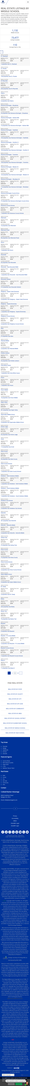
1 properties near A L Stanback (9, 64)
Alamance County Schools (8, 205)
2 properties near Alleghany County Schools (12, 324)
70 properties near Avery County (9, 557)
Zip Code (5, 781)
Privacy (15, 816)
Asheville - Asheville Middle (8, 525)
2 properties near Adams (7, 101)
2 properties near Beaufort (7, 631)
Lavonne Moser (6, 761)
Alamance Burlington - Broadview (9, 105)
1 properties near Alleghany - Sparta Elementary (13, 311)
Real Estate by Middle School (15, 728)
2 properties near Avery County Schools (11, 570)
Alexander (3, 254)
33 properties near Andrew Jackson (10, 361)
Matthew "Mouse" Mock (8, 768)
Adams (3, 93)
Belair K (3, 660)
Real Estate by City (15, 699)
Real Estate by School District (15, 718)
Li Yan (4, 766)
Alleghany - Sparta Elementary (9, 304)
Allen (2, 328)
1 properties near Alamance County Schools (12, 213)
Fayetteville (5, 750)
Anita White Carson (6, 365)
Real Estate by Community (15, 708)
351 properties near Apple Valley (9, 410)
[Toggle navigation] (28, 2)
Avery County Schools (6, 562)
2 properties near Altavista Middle (9, 348)
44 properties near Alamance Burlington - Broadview (14, 113)
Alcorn (2, 242)
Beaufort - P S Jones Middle (8, 636)
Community (5, 782)
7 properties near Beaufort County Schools (12, 656)
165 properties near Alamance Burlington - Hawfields (14, 138)
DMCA (15, 821)
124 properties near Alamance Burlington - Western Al (15, 174)
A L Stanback (4, 56)
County (4, 777)
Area (4, 784)
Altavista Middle (5, 341)
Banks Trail (4, 611)
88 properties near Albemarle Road (10, 238)
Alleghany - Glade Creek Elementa (10, 291)
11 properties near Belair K (8, 668)
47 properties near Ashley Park (9, 545)
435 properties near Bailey (7, 606)
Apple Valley (4, 402)
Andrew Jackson (5, 353)
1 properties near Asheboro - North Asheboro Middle (14, 484)
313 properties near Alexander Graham (11, 287)
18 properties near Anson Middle (9, 397)
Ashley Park (4, 537)
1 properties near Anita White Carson (10, 373)
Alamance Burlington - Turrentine (9, 154)
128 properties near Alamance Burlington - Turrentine (14, 162)
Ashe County (4, 451)
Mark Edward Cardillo (8, 762)
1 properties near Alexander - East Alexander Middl (14, 275)
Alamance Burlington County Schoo (10, 193)
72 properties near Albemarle (8, 225)
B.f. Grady (3, 586)
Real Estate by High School (15, 733)
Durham (5, 751)
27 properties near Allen (7, 336)
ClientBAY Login (15, 823)
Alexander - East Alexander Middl (9, 267)
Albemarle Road (5, 230)
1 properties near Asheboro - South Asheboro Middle (14, 496)
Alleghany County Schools (8, 316)
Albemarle (3, 218)
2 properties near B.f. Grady (8, 594)
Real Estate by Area (15, 713)
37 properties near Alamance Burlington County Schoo (15, 201)
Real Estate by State (15, 689)
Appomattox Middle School (8, 414)
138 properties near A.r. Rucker (9, 76)
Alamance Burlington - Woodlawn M (10, 179)
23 (18, 673)
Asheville (3, 513)
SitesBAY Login (15, 826)
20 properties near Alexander (8, 262)
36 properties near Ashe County (9, 459)
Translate (26, 1075)
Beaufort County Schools (7, 648)
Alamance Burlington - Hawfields (9, 130)
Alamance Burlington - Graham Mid (10, 117)
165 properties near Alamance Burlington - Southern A (15, 150)
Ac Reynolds (4, 81)
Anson (2, 377)
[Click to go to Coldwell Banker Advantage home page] (3, 2)
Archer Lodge (4, 427)
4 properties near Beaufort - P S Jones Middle (12, 643)
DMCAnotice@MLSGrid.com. (15, 998)
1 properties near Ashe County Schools (11, 471)
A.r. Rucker (4, 68)
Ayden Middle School (6, 574)
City (4, 779)
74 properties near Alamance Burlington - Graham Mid (15, 125)
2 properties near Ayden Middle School (11, 582)
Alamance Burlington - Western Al (9, 167)
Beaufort (3, 623)
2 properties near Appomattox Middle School (12, 422)
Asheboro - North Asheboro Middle (10, 476)
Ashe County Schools (6, 463)
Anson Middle (4, 390)
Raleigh (4, 748)
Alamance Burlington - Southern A (9, 142)
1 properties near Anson (7, 385)
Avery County (4, 549)
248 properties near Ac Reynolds (9, 88)
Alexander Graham (6, 279)
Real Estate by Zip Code (15, 704)
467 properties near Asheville (8, 520)
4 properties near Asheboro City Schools (11, 508)
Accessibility (15, 818)
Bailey (2, 599)
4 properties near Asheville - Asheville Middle (12, 533)
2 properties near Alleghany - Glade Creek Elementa (14, 299)
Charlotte (5, 746)
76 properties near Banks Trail (8, 619)
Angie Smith (6, 764)
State (4, 775)
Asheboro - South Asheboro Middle (10, 488)
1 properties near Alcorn (7, 250)
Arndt (2, 439)
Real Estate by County (15, 694)
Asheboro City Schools (7, 500)
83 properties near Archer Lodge (9, 434)
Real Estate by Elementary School (15, 723)
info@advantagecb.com (10, 800)
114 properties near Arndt (7, 447)
